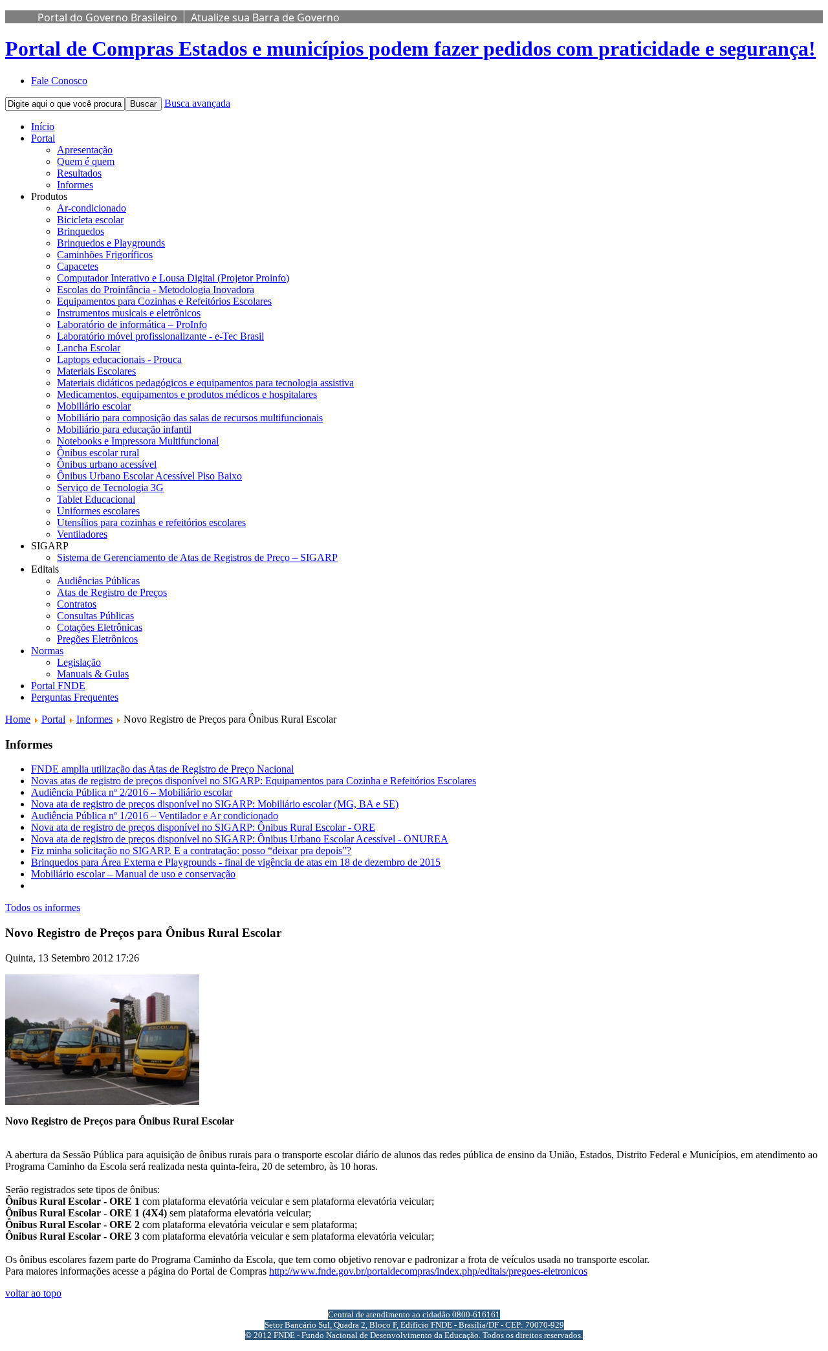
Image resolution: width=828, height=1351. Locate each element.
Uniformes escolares (98, 510)
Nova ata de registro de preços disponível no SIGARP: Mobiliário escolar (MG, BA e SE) (214, 803)
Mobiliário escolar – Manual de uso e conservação (133, 873)
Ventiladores (82, 534)
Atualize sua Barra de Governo (265, 17)
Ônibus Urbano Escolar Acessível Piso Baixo (149, 475)
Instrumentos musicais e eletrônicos (129, 312)
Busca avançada (197, 103)
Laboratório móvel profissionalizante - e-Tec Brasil (160, 336)
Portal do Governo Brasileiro (107, 17)
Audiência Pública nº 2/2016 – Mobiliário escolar (131, 792)
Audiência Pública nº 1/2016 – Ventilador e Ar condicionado (154, 815)
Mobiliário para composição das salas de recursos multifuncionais (190, 417)
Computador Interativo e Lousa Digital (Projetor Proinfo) (173, 277)
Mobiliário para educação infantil (124, 429)
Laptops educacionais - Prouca (119, 359)
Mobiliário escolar (94, 406)
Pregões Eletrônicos (97, 638)
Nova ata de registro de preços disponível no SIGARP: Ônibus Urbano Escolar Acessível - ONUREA (239, 838)
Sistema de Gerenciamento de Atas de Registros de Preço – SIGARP (197, 557)
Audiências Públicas (98, 580)
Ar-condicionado (91, 208)
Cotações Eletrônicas (99, 627)
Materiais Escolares (96, 371)
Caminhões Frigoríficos (105, 254)
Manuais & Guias (93, 673)
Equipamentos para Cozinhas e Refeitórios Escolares (164, 301)
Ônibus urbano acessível (107, 464)
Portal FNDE (58, 685)
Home (17, 719)
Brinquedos (80, 231)
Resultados (79, 173)
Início (42, 126)
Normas (47, 650)
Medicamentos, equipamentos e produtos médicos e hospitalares (187, 394)
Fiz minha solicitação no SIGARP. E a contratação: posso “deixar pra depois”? (191, 850)
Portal (43, 138)
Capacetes (77, 266)
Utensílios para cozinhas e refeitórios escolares (151, 522)
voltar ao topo (33, 1293)
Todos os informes (42, 907)
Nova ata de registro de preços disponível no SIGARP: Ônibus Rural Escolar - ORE (203, 827)
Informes (75, 184)
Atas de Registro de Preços (112, 592)
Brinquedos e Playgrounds (111, 242)
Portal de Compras (410, 48)
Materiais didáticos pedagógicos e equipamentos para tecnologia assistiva (205, 382)
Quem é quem (85, 161)
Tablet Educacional (96, 499)
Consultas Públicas (95, 615)
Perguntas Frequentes (74, 697)
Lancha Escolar (88, 347)
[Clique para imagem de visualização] (102, 1101)
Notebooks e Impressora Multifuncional (138, 440)
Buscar (143, 104)
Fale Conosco (59, 80)
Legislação (79, 662)
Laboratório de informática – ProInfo (132, 324)
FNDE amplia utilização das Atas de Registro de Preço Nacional (162, 768)
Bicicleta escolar (90, 219)
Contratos (76, 604)
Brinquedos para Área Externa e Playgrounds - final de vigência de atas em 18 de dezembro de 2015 (236, 862)
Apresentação (85, 149)
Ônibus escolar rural (98, 452)
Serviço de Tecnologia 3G (110, 487)
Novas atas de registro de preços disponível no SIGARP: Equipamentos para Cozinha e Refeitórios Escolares (253, 780)
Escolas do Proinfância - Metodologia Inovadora (155, 289)
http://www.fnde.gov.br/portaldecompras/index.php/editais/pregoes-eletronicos (428, 1271)
